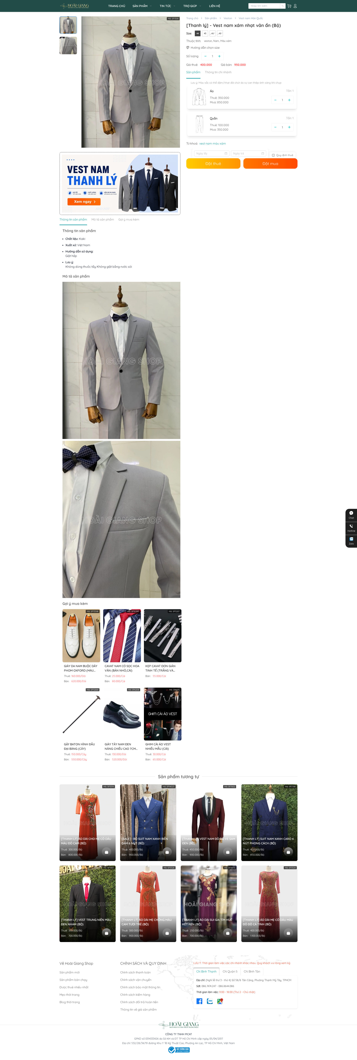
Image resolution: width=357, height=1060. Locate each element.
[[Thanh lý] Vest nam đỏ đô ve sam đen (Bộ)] (227, 852)
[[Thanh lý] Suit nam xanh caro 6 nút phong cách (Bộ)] (288, 852)
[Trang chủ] (83, 6)
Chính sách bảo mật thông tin (140, 987)
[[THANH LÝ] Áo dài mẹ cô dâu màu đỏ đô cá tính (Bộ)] (288, 933)
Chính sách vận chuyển (135, 980)
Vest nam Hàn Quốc (251, 18)
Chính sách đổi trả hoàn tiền (139, 1002)
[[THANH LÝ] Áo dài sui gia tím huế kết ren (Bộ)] (227, 933)
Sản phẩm (211, 18)
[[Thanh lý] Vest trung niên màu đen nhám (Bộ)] (106, 933)
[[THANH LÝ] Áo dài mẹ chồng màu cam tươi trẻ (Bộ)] (167, 933)
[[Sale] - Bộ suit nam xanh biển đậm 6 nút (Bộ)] (167, 852)
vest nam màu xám (212, 143)
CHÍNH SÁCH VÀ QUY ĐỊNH (143, 963)
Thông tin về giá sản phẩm (138, 1009)
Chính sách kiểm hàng (135, 994)
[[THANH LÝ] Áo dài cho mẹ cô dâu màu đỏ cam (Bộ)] (106, 852)
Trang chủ (192, 18)
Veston (228, 18)
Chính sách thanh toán (135, 972)
